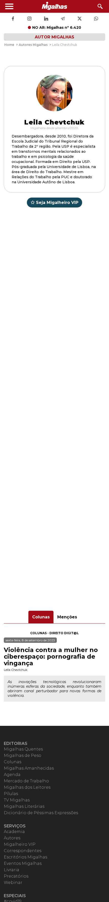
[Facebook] (13, 19)
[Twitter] (79, 19)
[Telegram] (63, 19)
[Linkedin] (46, 19)
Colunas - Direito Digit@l (54, 633)
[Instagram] (29, 19)
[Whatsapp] (96, 19)
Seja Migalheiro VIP (57, 202)
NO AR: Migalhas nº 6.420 (56, 27)
